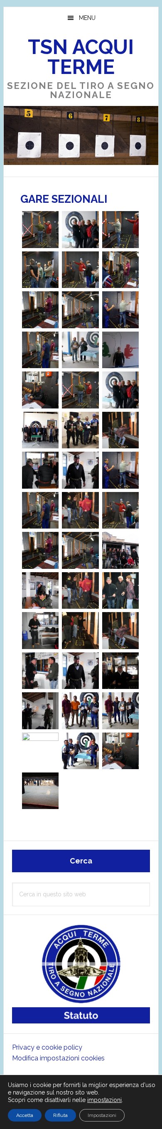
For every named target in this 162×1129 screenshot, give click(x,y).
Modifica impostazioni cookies (58, 1058)
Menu (87, 18)
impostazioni (104, 1100)
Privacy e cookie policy (47, 1047)
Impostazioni (102, 1115)
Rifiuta (60, 1115)
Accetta (24, 1115)
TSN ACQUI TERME (81, 57)
